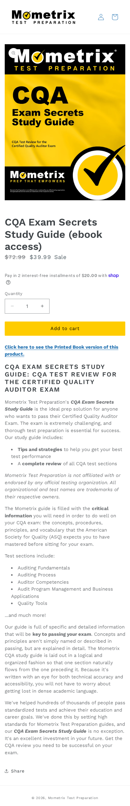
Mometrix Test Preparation (73, 798)
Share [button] (18, 770)
